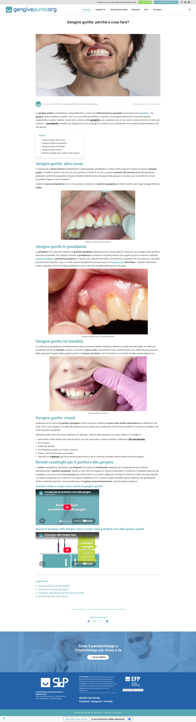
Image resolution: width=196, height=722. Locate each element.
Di (105, 609)
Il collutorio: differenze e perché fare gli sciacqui (60, 592)
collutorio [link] (55, 456)
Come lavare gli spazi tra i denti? (53, 589)
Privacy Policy (128, 690)
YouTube (108, 701)
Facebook (84, 701)
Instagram (96, 701)
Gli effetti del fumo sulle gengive (53, 596)
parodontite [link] (53, 123)
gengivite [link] (95, 120)
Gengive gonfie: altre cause (53, 140)
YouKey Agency (117, 713)
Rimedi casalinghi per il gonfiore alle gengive (61, 153)
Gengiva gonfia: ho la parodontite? (54, 585)
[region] (98, 652)
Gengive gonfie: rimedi (51, 150)
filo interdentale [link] (137, 439)
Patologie (81, 609)
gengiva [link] (39, 116)
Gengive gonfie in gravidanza (54, 143)
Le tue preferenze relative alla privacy (108, 719)
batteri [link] (39, 187)
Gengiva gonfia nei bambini (53, 146)
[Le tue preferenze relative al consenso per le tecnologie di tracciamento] (4, 718)
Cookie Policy (138, 690)
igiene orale (118, 262)
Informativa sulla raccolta (76, 719)
